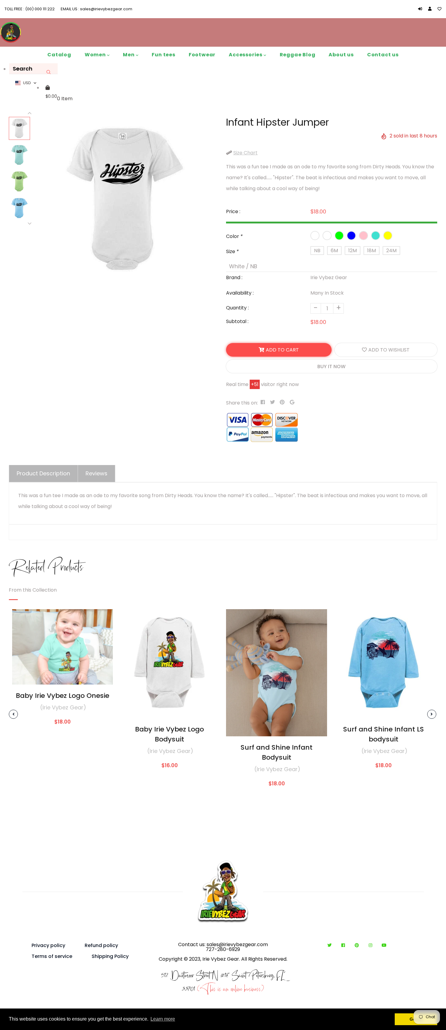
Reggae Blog (298, 54)
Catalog (59, 54)
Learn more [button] (162, 1019)
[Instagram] (372, 945)
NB (317, 250)
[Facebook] (344, 945)
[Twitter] (331, 945)
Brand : (234, 277)
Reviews (96, 473)
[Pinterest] (358, 945)
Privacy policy (48, 945)
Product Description (43, 473)
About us (341, 54)
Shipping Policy (110, 956)
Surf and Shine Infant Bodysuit (277, 752)
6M (334, 250)
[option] (125, 198)
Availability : (240, 292)
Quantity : (237, 307)
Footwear (202, 54)
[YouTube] (384, 945)
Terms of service (52, 956)
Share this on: (242, 402)
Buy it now (331, 366)
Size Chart (245, 152)
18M (371, 250)
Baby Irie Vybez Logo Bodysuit (169, 734)
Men (129, 54)
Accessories (246, 54)
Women (96, 54)
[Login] (421, 9)
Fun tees (163, 54)
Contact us (383, 54)
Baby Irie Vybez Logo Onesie (62, 695)
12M (352, 250)
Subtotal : (237, 321)
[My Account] (431, 9)
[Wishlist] (439, 9)
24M (391, 250)
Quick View (62, 675)
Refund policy (101, 945)
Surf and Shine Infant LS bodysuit (383, 734)
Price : (233, 211)
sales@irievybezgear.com (105, 9)
